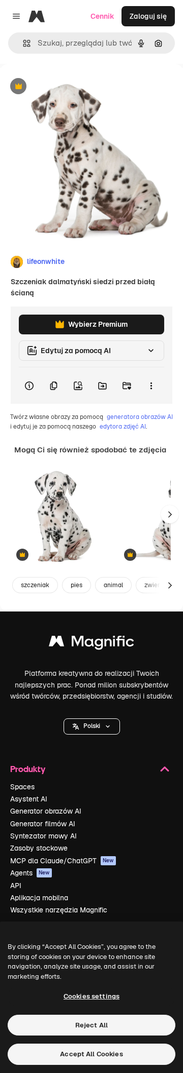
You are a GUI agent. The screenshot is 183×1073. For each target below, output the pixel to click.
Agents (30, 872)
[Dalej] (170, 514)
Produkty (27, 768)
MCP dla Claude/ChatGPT (62, 860)
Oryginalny (70, 87)
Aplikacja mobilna (39, 897)
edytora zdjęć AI (123, 427)
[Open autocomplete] (23, 43)
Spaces (22, 786)
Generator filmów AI (42, 823)
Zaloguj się (148, 16)
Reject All (91, 1025)
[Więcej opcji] (151, 385)
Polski (91, 726)
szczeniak (35, 585)
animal (113, 585)
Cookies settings (91, 996)
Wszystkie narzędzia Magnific (58, 909)
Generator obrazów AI (45, 811)
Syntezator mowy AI (43, 835)
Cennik (102, 16)
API (15, 885)
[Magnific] (91, 644)
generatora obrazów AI (140, 417)
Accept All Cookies (91, 1054)
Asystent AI (28, 798)
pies (76, 585)
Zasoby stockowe (39, 848)
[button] (92, 726)
